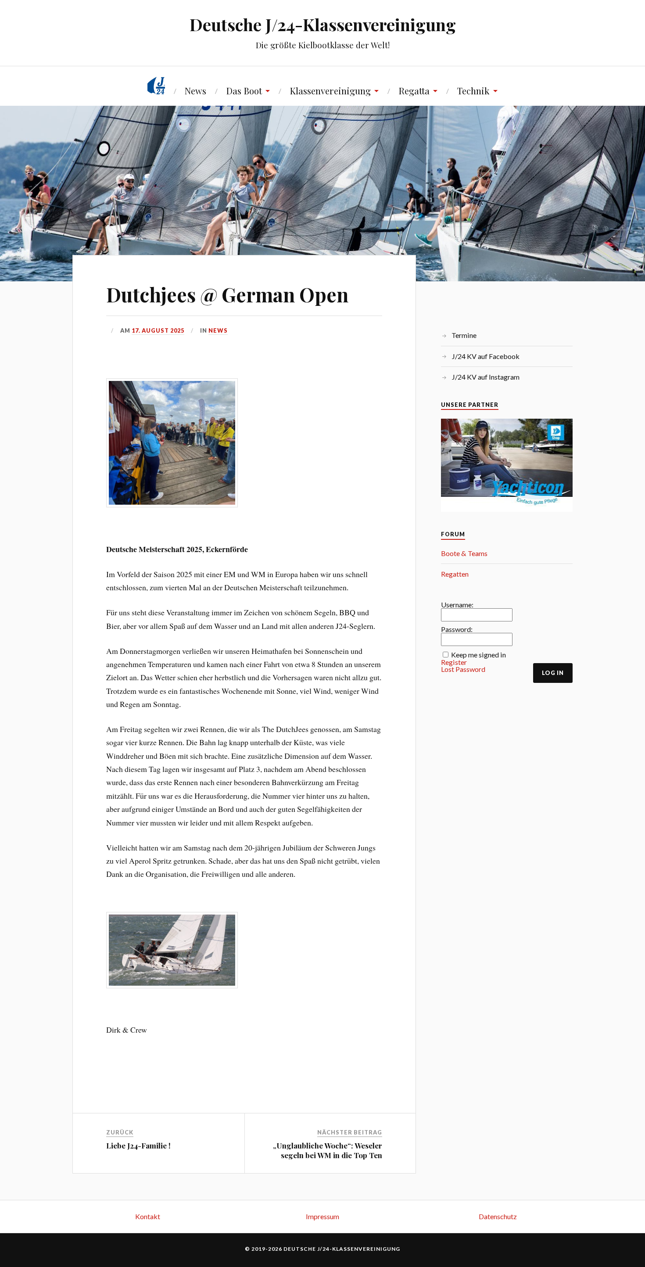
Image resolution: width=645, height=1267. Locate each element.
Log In (553, 672)
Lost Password (463, 669)
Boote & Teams (464, 553)
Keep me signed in (478, 654)
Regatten (455, 574)
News (195, 91)
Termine (464, 335)
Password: (457, 629)
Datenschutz (498, 1216)
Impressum (322, 1216)
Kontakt (147, 1216)
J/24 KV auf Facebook (486, 356)
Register (454, 662)
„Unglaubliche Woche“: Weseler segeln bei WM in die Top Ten (327, 1150)
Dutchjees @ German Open (227, 294)
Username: (457, 604)
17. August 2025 (158, 330)
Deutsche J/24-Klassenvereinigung (323, 24)
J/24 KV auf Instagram (486, 377)
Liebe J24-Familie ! (138, 1145)
